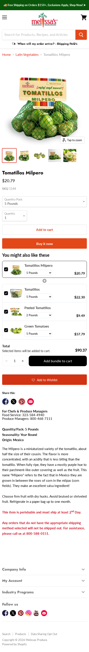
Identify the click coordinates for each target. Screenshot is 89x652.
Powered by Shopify (14, 644)
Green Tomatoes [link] (36, 326)
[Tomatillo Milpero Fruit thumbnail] (39, 155)
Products (20, 634)
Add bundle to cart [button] (58, 361)
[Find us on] (30, 401)
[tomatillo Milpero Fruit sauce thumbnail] (70, 155)
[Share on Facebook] (5, 401)
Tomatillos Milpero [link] (38, 265)
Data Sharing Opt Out (44, 634)
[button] (6, 361)
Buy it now (44, 244)
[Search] (81, 35)
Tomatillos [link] (32, 289)
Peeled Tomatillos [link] (37, 308)
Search (6, 634)
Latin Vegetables (27, 54)
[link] (16, 269)
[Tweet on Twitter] (13, 401)
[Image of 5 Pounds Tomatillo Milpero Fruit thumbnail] (9, 155)
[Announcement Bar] (44, 5)
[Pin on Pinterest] (22, 401)
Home (6, 54)
